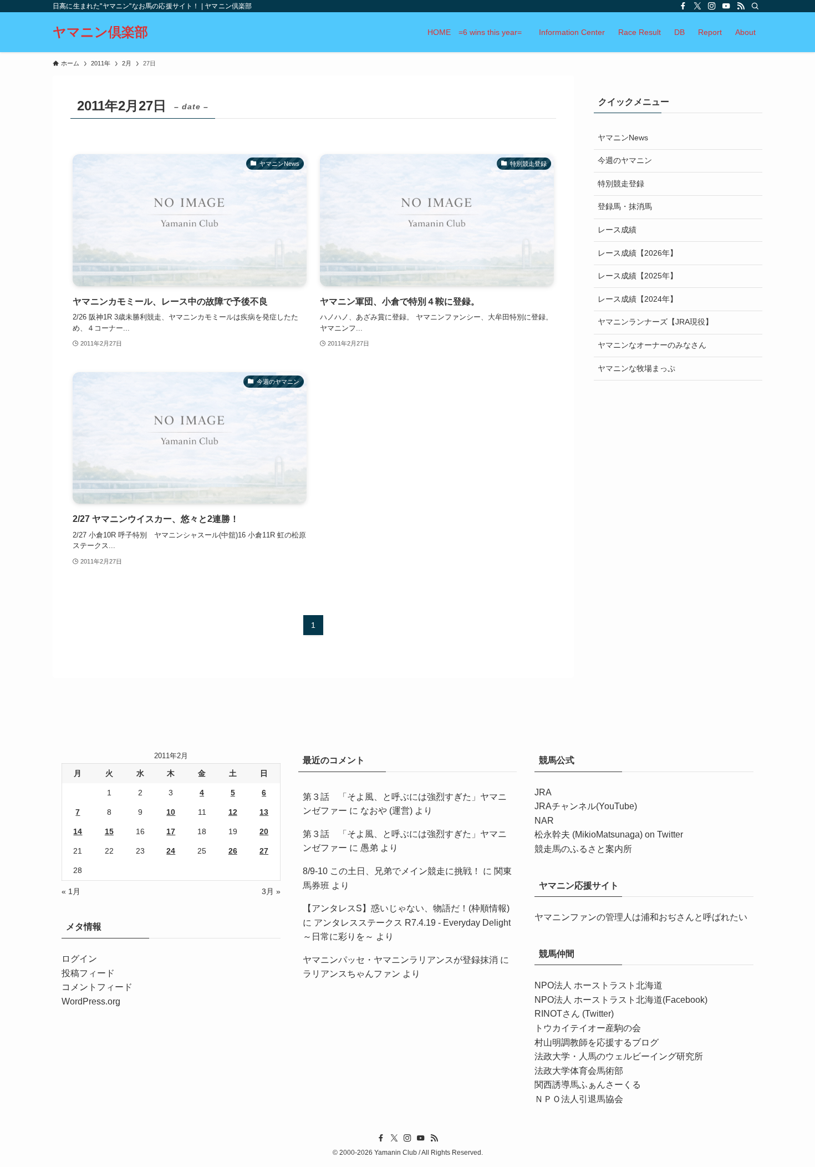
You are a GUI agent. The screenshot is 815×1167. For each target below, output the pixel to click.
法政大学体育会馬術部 (578, 1070)
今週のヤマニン (625, 160)
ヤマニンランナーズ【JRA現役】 (655, 321)
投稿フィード (88, 973)
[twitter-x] (697, 6)
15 (109, 831)
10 (170, 812)
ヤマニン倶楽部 (100, 32)
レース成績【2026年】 (638, 252)
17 (170, 831)
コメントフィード (97, 987)
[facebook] (683, 6)
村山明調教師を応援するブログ (596, 1042)
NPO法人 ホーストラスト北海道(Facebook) (620, 999)
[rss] (740, 6)
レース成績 (617, 229)
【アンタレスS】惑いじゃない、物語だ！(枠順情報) (406, 908)
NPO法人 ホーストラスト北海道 (598, 985)
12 (232, 812)
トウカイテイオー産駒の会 (587, 1028)
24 (170, 850)
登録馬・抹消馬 (625, 206)
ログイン (79, 958)
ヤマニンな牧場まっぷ (636, 368)
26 (232, 850)
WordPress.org (91, 1001)
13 (263, 812)
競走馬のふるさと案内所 (583, 849)
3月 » (271, 891)
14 (77, 831)
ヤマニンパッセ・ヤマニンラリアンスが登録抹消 (400, 960)
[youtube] (726, 6)
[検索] (755, 6)
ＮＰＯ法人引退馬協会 (578, 1099)
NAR (544, 820)
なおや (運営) (386, 810)
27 (263, 850)
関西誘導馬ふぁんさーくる (587, 1084)
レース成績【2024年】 (638, 299)
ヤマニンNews (623, 137)
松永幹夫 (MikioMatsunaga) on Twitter (608, 834)
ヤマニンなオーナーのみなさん (652, 345)
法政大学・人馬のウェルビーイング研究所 (618, 1056)
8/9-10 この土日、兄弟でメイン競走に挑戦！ (392, 871)
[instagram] (712, 6)
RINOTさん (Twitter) (574, 1013)
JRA (543, 792)
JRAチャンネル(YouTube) (585, 806)
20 (263, 831)
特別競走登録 (621, 183)
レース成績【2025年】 (638, 275)
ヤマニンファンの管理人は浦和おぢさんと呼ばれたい (640, 917)
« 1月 (71, 891)
